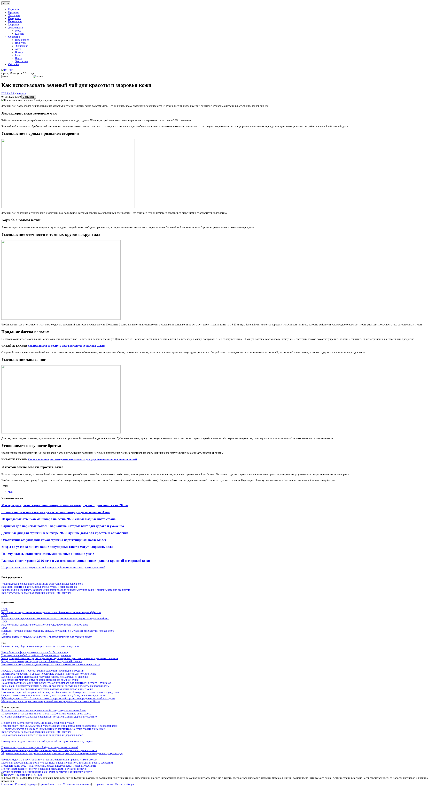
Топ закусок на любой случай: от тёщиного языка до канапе (36, 655)
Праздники (14, 18)
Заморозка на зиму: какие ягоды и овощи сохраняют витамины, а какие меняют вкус (50, 664)
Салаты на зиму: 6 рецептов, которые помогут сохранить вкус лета (40, 646)
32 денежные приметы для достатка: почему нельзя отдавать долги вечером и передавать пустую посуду (62, 753)
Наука (18, 58)
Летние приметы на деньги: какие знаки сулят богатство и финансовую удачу (46, 771)
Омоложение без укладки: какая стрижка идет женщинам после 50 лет (53, 540)
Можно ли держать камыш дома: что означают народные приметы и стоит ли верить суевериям (57, 762)
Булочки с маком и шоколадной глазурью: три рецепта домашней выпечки (44, 676)
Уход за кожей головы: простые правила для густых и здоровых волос (42, 583)
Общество (14, 36)
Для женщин (15, 27)
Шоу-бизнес (22, 39)
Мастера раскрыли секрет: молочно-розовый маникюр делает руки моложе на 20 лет (64, 505)
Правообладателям (50, 784)
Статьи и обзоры (124, 784)
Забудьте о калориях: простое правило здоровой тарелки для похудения (42, 670)
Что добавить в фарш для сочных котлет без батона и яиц (34, 652)
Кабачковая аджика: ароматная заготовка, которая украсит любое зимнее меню (47, 689)
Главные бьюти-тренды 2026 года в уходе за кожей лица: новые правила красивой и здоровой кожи (75, 560)
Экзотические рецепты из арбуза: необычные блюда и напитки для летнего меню (48, 673)
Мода (18, 30)
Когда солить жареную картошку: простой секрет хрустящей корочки (41, 661)
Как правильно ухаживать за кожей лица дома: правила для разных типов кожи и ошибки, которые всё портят (65, 589)
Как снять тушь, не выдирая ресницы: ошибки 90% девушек (36, 592)
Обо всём (13, 64)
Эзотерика (14, 15)
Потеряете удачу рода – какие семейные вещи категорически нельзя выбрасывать (48, 765)
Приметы (13, 12)
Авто (18, 49)
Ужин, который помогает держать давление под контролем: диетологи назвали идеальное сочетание (59, 658)
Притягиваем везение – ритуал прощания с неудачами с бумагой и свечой (44, 768)
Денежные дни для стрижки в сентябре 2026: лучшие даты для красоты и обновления (64, 533)
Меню (6, 3)
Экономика (21, 45)
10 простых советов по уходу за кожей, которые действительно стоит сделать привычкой (53, 567)
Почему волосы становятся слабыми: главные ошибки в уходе (47, 553)
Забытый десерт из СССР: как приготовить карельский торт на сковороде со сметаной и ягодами (58, 698)
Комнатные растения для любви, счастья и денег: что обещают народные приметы (49, 750)
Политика (21, 42)
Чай (10, 491)
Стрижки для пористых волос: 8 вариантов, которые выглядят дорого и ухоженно (62, 526)
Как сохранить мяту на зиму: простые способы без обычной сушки (40, 679)
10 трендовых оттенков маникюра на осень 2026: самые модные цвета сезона (58, 519)
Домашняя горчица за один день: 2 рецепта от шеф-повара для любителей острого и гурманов (56, 682)
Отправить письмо (103, 784)
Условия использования (77, 784)
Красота (19, 33)
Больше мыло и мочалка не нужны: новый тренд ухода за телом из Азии (55, 512)
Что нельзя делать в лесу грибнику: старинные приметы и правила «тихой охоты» (49, 759)
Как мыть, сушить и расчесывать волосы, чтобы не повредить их (39, 586)
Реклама (20, 784)
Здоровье (13, 24)
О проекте (7, 784)
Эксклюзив (21, 61)
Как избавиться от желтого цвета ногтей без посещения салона (66, 345)
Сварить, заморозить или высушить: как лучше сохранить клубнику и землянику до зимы (53, 695)
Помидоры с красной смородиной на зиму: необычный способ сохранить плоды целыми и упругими (60, 692)
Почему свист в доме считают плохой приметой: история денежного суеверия (46, 741)
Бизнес (19, 55)
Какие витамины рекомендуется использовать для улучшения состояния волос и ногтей (82, 459)
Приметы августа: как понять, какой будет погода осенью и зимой (39, 747)
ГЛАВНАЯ (7, 93)
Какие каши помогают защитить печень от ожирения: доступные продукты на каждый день (55, 685)
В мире (19, 52)
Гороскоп (13, 9)
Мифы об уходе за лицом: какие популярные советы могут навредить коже (57, 546)
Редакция (32, 784)
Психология (15, 21)
